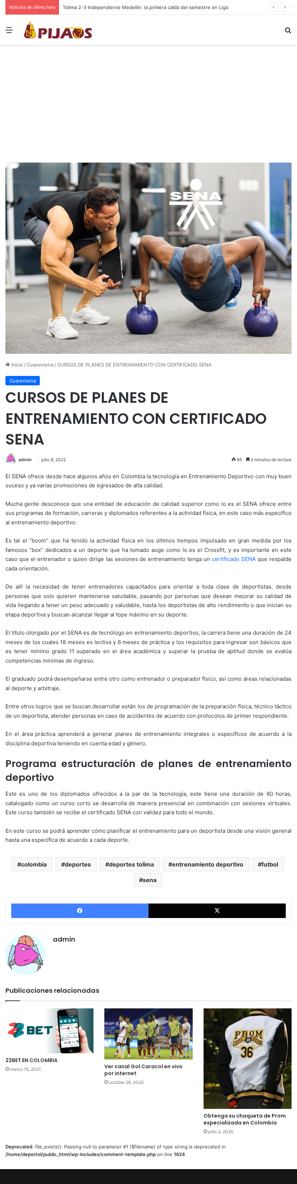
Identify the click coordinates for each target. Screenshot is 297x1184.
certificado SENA (234, 559)
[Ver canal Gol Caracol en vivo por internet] (148, 1034)
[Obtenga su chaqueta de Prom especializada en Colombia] (248, 1058)
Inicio (16, 365)
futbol (270, 864)
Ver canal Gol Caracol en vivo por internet (143, 1070)
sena (149, 880)
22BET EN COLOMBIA (31, 1060)
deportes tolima (131, 864)
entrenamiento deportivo (207, 864)
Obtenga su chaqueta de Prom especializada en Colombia (245, 1119)
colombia (34, 864)
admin (25, 459)
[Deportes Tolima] (58, 30)
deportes (78, 864)
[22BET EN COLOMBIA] (49, 1030)
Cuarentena (40, 365)
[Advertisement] (148, 106)
